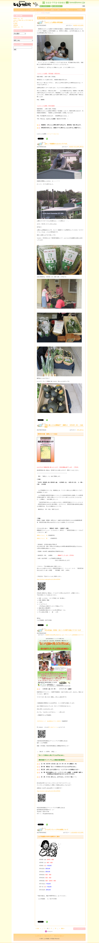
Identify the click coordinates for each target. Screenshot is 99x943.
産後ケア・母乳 (55, 10)
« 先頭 (37, 928)
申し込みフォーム (53, 727)
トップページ (19, 10)
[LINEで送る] (47, 138)
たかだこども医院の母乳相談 (54, 22)
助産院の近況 (77, 25)
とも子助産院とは (31, 10)
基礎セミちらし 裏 (42, 538)
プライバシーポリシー (59, 936)
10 (55, 928)
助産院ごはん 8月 (18, 18)
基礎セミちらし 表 (42, 535)
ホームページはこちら (53, 133)
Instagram (50, 931)
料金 (67, 10)
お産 (43, 10)
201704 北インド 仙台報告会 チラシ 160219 (49, 721)
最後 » (63, 928)
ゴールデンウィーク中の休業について (56, 829)
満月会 (82, 146)
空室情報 (79, 10)
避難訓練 (15, 25)
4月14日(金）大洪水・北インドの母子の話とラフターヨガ (63, 630)
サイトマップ (48, 936)
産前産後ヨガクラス (78, 635)
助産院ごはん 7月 (18, 27)
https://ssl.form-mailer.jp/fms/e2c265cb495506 (48, 579)
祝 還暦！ (15, 23)
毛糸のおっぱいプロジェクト (64, 635)
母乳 (43, 12)
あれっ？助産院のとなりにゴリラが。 (56, 143)
